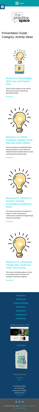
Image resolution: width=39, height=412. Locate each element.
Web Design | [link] (25, 406)
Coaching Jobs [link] (21, 318)
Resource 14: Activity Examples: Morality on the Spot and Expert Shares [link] (19, 140)
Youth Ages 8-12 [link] (21, 310)
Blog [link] (19, 380)
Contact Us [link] (19, 395)
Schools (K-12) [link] (21, 299)
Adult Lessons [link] (20, 307)
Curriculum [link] (19, 377)
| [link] (16, 408)
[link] (2, 7)
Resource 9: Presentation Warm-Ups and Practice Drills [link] (19, 81)
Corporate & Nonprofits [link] (21, 303)
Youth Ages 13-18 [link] (21, 314)
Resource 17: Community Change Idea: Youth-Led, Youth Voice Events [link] (19, 265)
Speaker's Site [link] (21, 408)
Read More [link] (9, 96)
